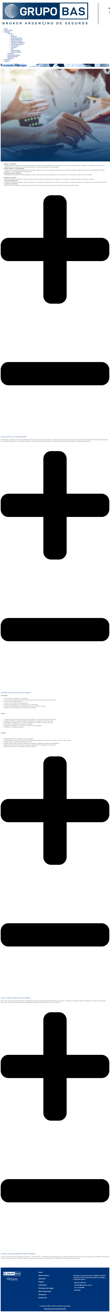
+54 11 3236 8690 (79, 1287)
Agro (12, 35)
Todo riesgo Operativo (17, 44)
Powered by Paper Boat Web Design (55, 1309)
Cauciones (14, 47)
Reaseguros (11, 58)
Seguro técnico (15, 45)
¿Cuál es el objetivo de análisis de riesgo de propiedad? (16, 998)
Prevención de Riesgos (14, 55)
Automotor (14, 36)
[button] (55, 313)
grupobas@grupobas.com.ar (83, 1285)
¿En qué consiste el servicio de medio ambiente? (14, 436)
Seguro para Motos (16, 52)
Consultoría (11, 53)
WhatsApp (77, 1290)
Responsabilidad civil (17, 39)
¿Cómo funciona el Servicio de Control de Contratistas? (16, 692)
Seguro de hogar (15, 50)
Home (5, 28)
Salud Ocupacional (13, 56)
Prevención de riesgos (46, 1288)
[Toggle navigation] (44, 24)
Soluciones (7, 32)
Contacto (6, 61)
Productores (7, 59)
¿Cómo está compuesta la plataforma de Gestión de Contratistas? (18, 1253)
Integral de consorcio (16, 41)
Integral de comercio (16, 38)
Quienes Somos (8, 30)
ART (12, 48)
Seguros (10, 33)
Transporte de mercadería (18, 42)
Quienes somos (43, 1275)
